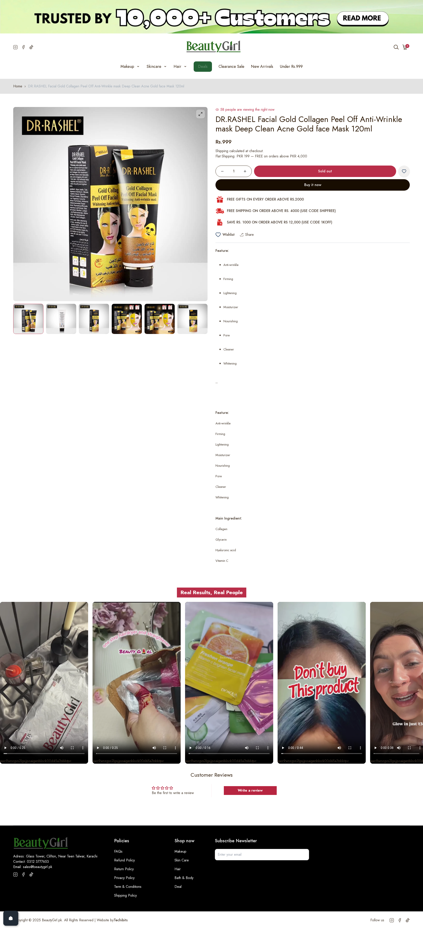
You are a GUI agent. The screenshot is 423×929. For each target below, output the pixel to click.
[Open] (10, 918)
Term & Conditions (127, 886)
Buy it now (312, 184)
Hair (177, 869)
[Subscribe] (303, 854)
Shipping (221, 150)
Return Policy (124, 869)
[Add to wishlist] (404, 171)
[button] (405, 47)
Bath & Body (183, 877)
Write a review (250, 790)
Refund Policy (124, 860)
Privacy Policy (124, 877)
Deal (178, 886)
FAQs (118, 851)
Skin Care (181, 860)
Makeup (180, 851)
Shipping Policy (125, 895)
